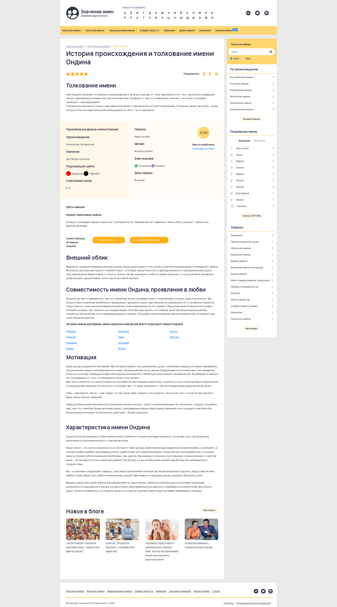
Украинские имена (241, 109)
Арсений (123, 331)
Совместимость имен (244, 305)
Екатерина (240, 193)
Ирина (237, 186)
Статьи (216, 591)
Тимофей (71, 342)
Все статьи (209, 510)
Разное (235, 293)
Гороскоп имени (241, 318)
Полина (238, 206)
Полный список (251, 119)
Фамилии (205, 30)
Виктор (174, 336)
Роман (70, 348)
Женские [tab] (244, 140)
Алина (237, 180)
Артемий (123, 342)
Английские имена (241, 77)
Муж (248, 58)
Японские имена (240, 96)
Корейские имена (241, 90)
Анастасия (239, 148)
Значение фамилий (180, 591)
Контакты (229, 603)
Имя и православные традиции (250, 280)
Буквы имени (239, 273)
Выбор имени (186, 30)
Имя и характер (240, 299)
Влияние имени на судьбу (247, 267)
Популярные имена (99, 46)
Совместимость (149, 30)
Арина (237, 199)
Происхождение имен (245, 241)
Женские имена (71, 30)
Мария (237, 161)
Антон (174, 331)
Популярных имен (203, 148)
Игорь (122, 348)
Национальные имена (122, 30)
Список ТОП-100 (251, 215)
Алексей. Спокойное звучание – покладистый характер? (120, 547)
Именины (169, 30)
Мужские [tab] (259, 140)
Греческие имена (240, 102)
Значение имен (75, 46)
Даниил (71, 331)
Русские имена (239, 83)
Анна (236, 154)
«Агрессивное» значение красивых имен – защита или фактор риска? (82, 547)
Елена (237, 167)
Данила (71, 336)
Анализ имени (226, 30)
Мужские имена (95, 30)
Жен (236, 58)
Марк (121, 336)
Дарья (237, 173)
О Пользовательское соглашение (253, 603)
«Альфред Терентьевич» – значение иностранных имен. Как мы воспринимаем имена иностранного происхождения (161, 551)
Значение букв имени (147, 240)
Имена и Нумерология (244, 286)
